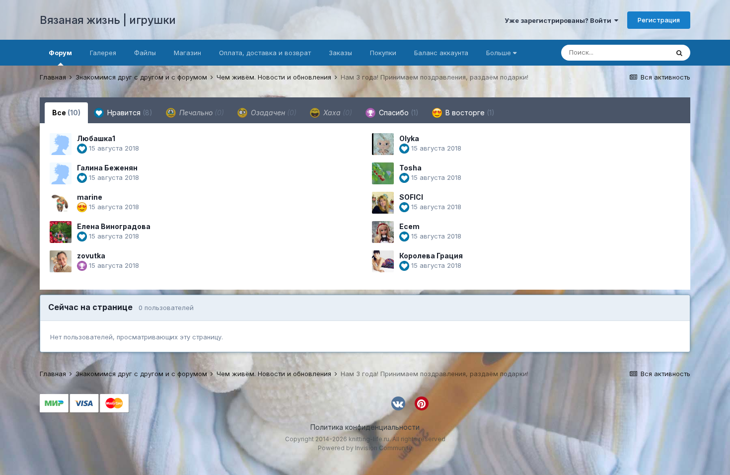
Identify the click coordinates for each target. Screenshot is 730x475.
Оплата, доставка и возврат (265, 53)
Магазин (187, 53)
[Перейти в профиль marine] (61, 203)
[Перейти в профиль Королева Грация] (383, 261)
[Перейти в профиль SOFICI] (383, 203)
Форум (60, 53)
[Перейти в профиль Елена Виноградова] (61, 232)
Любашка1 (96, 138)
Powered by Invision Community (365, 448)
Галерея (103, 53)
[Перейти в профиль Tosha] (383, 173)
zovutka (91, 255)
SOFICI (411, 197)
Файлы (145, 53)
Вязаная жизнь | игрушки (108, 19)
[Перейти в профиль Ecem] (383, 232)
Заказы (340, 53)
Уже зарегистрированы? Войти (559, 20)
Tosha (410, 167)
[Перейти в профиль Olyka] (383, 144)
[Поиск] (679, 53)
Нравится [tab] (128, 112)
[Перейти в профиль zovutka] (61, 261)
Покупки (383, 53)
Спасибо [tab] (398, 112)
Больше (498, 53)
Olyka (409, 138)
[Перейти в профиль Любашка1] (61, 144)
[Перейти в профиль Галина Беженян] (61, 173)
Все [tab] (66, 112)
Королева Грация (431, 255)
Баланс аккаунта (441, 53)
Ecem (409, 226)
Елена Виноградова (113, 226)
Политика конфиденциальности (365, 427)
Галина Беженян (107, 167)
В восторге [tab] (469, 112)
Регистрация (659, 20)
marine (89, 197)
